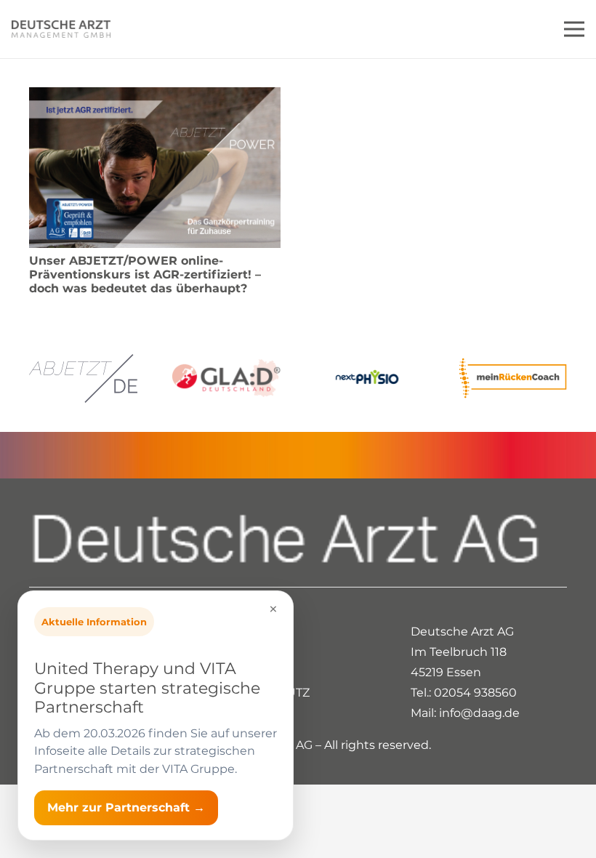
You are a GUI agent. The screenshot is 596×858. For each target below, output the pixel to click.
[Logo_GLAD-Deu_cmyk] (226, 378)
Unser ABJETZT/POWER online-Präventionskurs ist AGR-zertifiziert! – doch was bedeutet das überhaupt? (145, 274)
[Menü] (574, 29)
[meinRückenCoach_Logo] (513, 378)
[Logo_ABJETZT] (83, 378)
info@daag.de (479, 713)
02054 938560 (475, 692)
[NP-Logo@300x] (369, 378)
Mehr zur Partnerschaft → (126, 807)
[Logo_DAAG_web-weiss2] (298, 540)
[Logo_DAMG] (61, 29)
